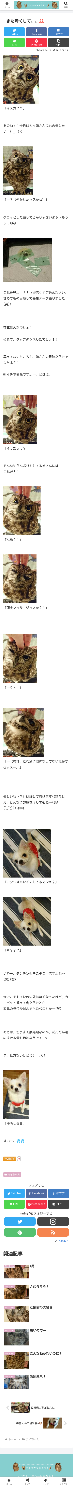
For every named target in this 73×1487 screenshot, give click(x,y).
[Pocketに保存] (61, 1083)
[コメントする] (36, 1105)
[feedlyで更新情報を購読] (20, 1232)
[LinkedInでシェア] (45, 1094)
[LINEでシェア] (12, 1094)
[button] (58, 42)
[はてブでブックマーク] (45, 1083)
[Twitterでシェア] (12, 1083)
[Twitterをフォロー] (20, 1221)
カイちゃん (14, 1174)
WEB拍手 (9, 1158)
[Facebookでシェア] (28, 1083)
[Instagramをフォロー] (53, 1221)
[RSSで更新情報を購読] (53, 1232)
